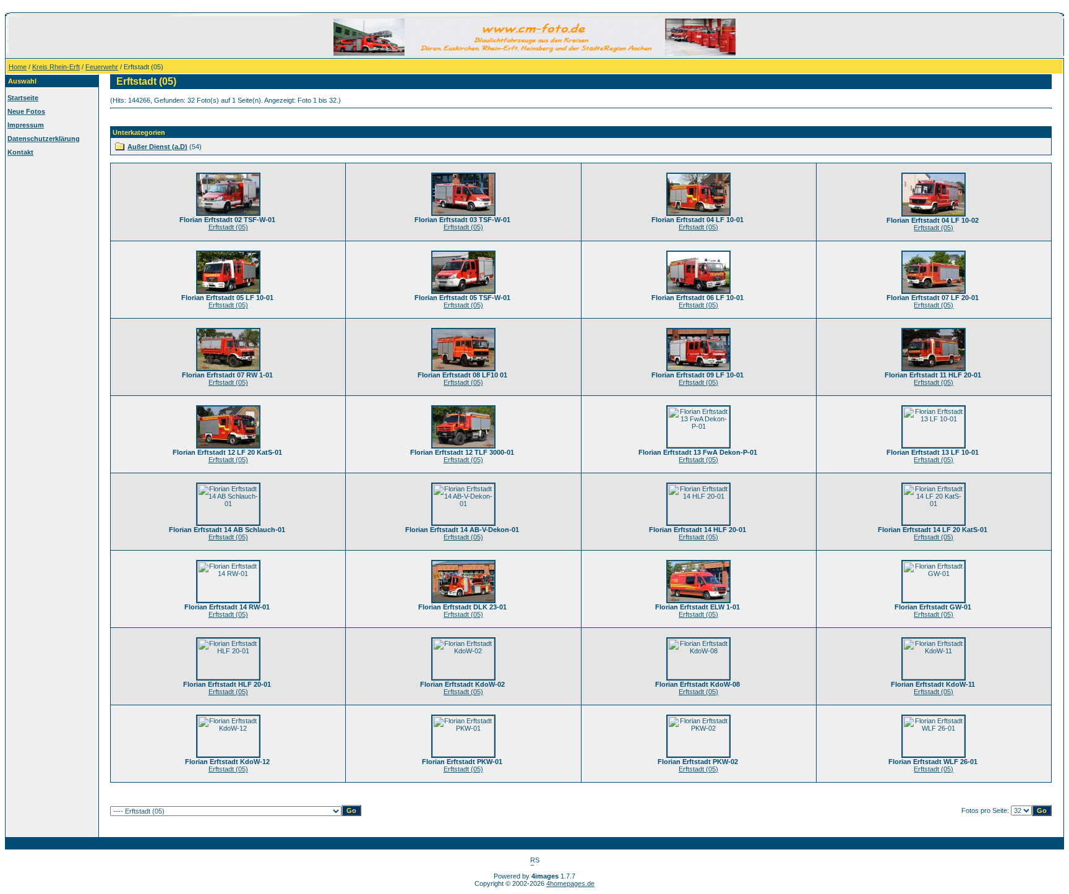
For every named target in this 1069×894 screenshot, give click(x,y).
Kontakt (20, 152)
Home (18, 67)
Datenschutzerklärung (43, 138)
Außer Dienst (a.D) (157, 146)
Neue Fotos (26, 111)
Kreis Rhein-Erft (56, 67)
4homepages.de (570, 883)
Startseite (22, 97)
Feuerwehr (101, 67)
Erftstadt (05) (228, 227)
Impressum (25, 125)
